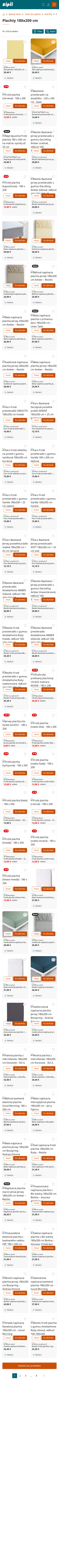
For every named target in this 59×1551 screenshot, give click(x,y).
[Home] (7, 4)
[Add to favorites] (25, 42)
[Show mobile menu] (54, 4)
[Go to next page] (43, 1375)
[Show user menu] (48, 4)
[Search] (43, 4)
